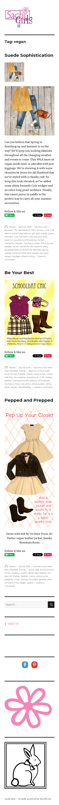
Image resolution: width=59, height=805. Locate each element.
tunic (46, 253)
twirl (50, 579)
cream (49, 374)
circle (7, 573)
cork (47, 230)
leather (8, 380)
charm (29, 374)
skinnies (37, 249)
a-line (31, 569)
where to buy (28, 256)
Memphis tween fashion (25, 380)
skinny (45, 249)
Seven (15, 246)
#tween (9, 230)
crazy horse (39, 374)
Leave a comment (43, 387)
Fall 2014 (9, 377)
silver (7, 387)
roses (17, 579)
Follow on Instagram (31, 645)
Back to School (36, 371)
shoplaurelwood (13, 249)
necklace (29, 243)
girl (33, 233)
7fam (33, 230)
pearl (37, 243)
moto (32, 576)
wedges (16, 256)
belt (47, 371)
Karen (12, 227)
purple (41, 384)
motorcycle (42, 576)
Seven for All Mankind (31, 246)
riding (48, 384)
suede (8, 253)
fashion (27, 233)
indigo (44, 233)
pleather (9, 579)
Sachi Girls (10, 799)
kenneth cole (11, 236)
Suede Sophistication (29, 55)
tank (29, 253)
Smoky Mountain (29, 579)
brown (40, 230)
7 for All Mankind (22, 230)
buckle (21, 374)
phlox (28, 384)
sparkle (43, 579)
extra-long (17, 233)
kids (45, 236)
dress (31, 573)
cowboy (15, 573)
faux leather (20, 377)
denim (8, 233)
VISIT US (13, 623)
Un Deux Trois (12, 582)
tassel (35, 253)
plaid (34, 384)
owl (22, 384)
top (41, 253)
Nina (17, 384)
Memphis (9, 243)
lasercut (9, 240)
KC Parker (47, 377)
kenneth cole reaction (30, 236)
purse (50, 243)
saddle (8, 246)
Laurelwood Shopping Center (29, 240)
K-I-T (39, 377)
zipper (30, 582)
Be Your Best (19, 272)
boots (43, 569)
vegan (8, 256)
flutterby (31, 377)
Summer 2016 (19, 253)
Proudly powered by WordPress (34, 799)
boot (7, 374)
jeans (51, 233)
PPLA (43, 243)
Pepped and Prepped (29, 400)
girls (38, 233)
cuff (52, 230)
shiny (45, 246)
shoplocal (27, 249)
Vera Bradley (24, 387)
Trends (22, 371)
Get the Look (41, 227)
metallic (19, 243)
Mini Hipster (44, 380)
